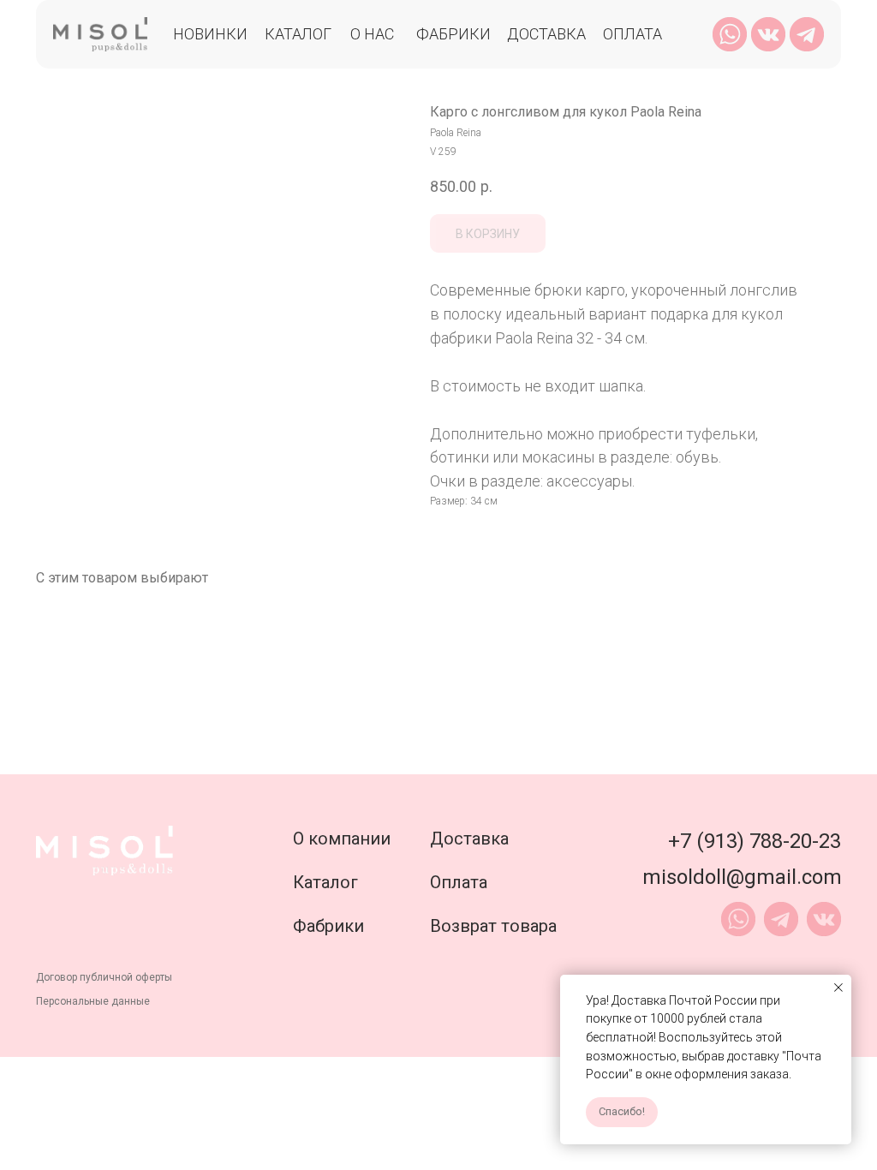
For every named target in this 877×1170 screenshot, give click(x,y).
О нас (372, 34)
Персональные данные (93, 1001)
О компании (342, 838)
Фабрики (453, 34)
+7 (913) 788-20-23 (754, 841)
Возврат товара (493, 926)
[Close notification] (838, 987)
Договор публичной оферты (104, 977)
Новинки (210, 34)
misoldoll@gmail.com (742, 877)
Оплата (632, 34)
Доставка (546, 34)
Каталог (298, 34)
